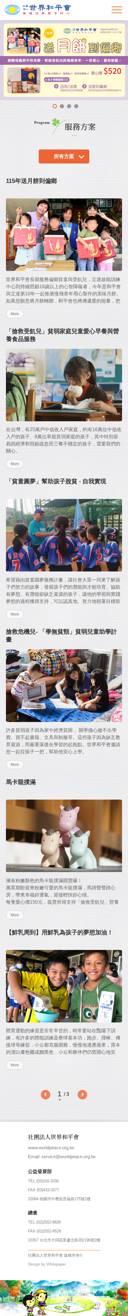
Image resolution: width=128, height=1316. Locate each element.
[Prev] (45, 1094)
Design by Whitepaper (47, 1264)
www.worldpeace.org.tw (51, 1147)
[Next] (82, 1094)
